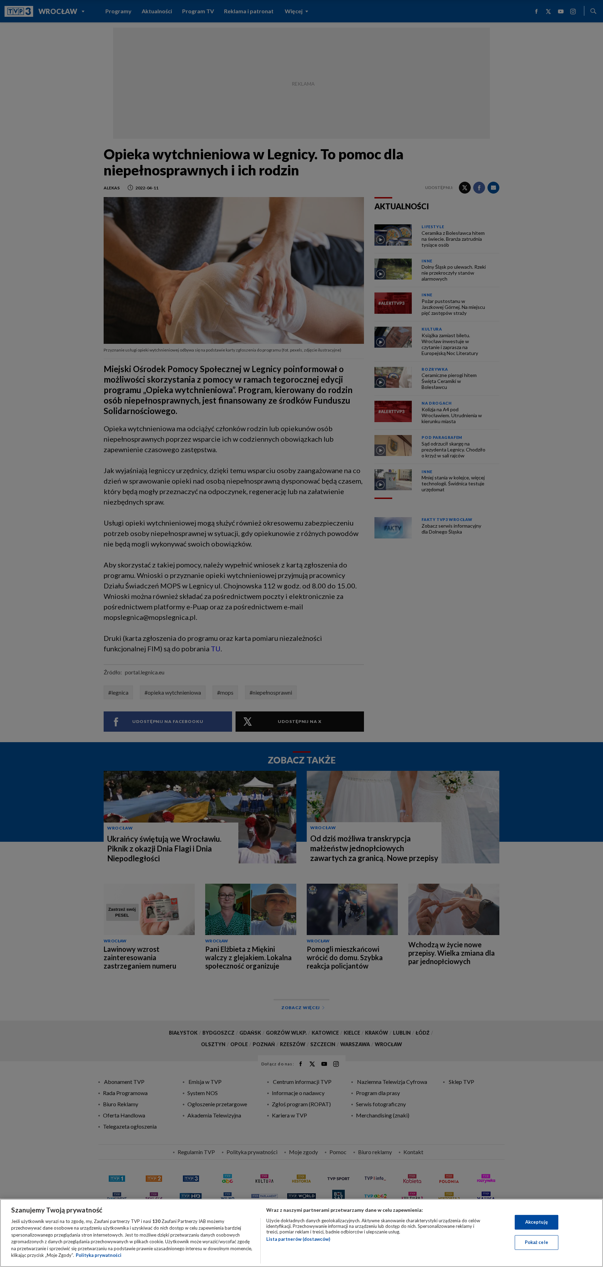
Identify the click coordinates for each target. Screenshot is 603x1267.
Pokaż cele (536, 1242)
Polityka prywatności (98, 1255)
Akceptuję (536, 1222)
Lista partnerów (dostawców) (298, 1239)
